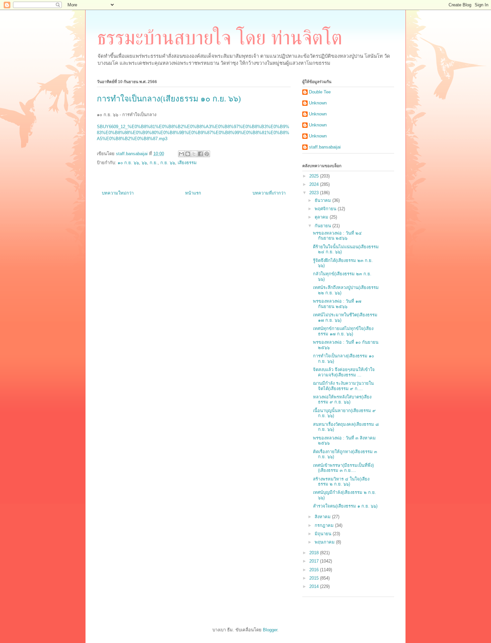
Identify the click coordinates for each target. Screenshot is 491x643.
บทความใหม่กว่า (118, 193)
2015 (314, 578)
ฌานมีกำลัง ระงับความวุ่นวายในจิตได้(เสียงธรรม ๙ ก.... (343, 386)
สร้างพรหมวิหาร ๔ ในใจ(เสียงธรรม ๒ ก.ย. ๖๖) (341, 481)
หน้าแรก (193, 193)
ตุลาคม (322, 217)
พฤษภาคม (325, 542)
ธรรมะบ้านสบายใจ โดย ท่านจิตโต (219, 38)
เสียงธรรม (187, 162)
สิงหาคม (323, 516)
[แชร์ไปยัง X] (194, 153)
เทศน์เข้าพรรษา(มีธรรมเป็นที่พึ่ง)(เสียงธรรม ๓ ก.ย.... (343, 468)
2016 (314, 569)
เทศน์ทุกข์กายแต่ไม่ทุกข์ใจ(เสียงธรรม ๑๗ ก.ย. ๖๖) (343, 331)
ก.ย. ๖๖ (167, 162)
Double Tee (320, 91)
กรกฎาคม (325, 525)
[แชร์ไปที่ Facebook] (200, 153)
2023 (314, 192)
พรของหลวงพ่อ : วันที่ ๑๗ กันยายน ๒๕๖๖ (337, 304)
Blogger (270, 629)
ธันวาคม (323, 200)
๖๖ (144, 162)
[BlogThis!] (187, 153)
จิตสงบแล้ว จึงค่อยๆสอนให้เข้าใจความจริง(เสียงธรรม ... (344, 372)
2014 (314, 586)
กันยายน (323, 225)
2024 (314, 184)
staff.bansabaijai (325, 146)
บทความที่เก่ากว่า (269, 193)
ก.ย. (154, 162)
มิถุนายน (324, 533)
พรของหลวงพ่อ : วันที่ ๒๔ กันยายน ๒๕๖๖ (337, 236)
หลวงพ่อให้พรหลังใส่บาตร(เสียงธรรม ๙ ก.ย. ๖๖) (342, 399)
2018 (314, 552)
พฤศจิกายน (326, 208)
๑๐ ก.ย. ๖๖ (128, 162)
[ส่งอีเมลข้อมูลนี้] (181, 153)
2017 (314, 561)
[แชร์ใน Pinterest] (206, 153)
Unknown (318, 102)
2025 (314, 176)
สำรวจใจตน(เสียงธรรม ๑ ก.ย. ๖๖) (345, 506)
